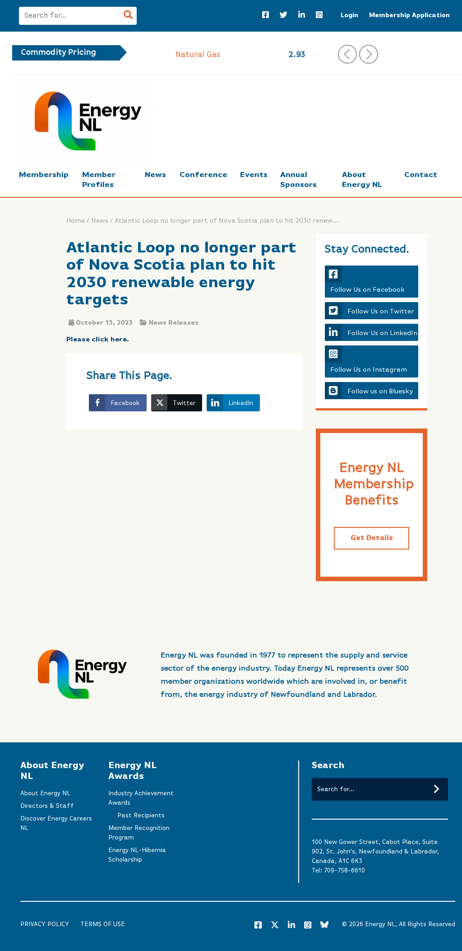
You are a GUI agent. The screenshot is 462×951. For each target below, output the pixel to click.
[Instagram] (319, 16)
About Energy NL (45, 793)
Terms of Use (102, 924)
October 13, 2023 (104, 323)
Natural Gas (198, 55)
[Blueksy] (324, 926)
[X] (275, 927)
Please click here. (97, 339)
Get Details (372, 538)
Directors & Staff (47, 806)
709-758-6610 (344, 870)
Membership (44, 175)
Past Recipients (141, 815)
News (155, 175)
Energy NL (380, 924)
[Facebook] (265, 16)
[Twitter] (283, 16)
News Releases (174, 323)
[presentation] (347, 54)
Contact (420, 175)
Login (349, 15)
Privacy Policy (44, 924)
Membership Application (409, 15)
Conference (203, 175)
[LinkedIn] (301, 16)
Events (254, 175)
